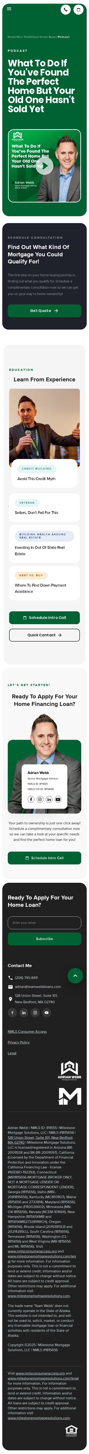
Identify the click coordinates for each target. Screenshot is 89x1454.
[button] (9, 9)
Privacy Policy (19, 1042)
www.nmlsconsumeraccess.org (32, 1251)
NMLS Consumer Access (27, 1031)
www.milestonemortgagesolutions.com (39, 1296)
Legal (12, 1053)
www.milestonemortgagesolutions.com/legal (43, 1378)
